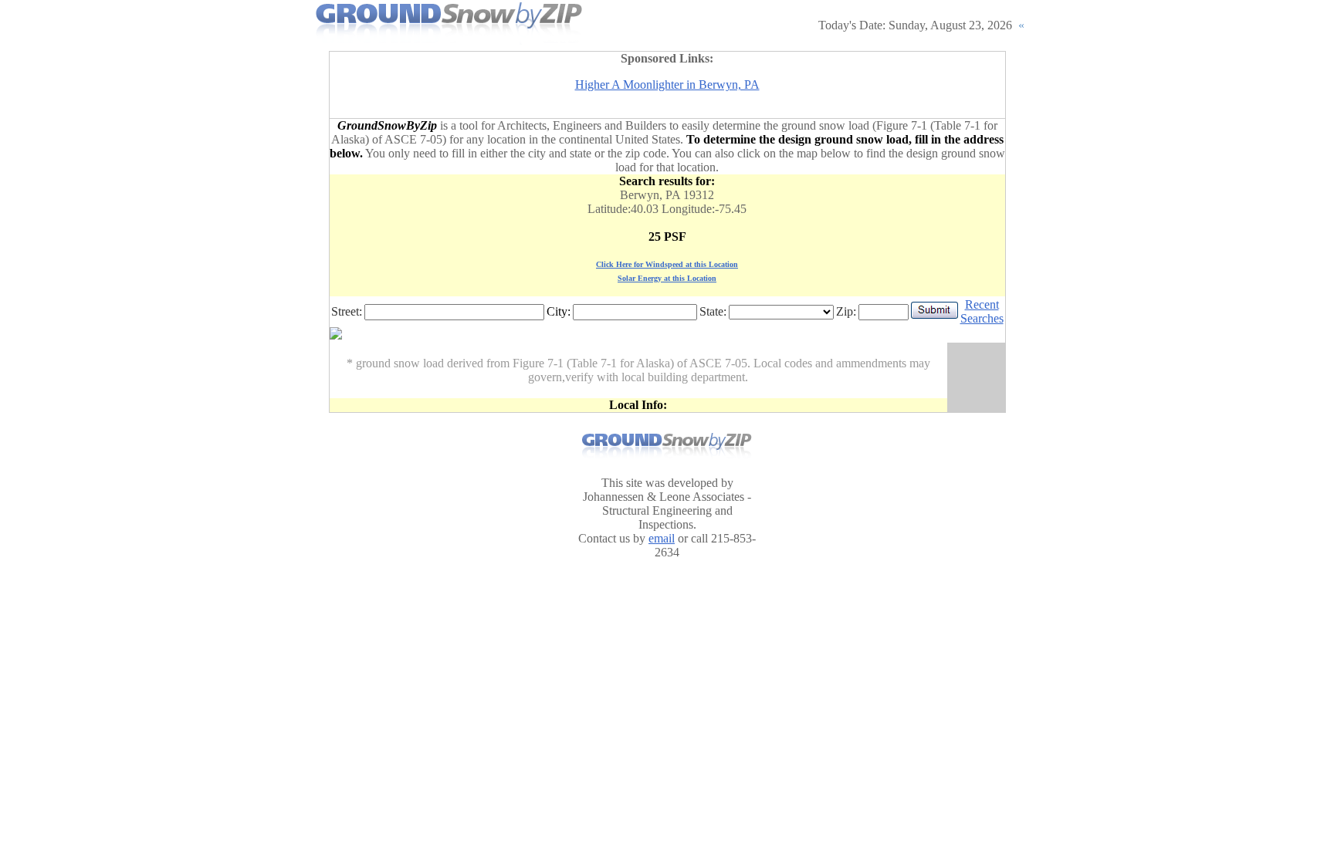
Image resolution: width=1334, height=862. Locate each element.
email (661, 538)
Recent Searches (982, 311)
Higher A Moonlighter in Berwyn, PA (667, 84)
